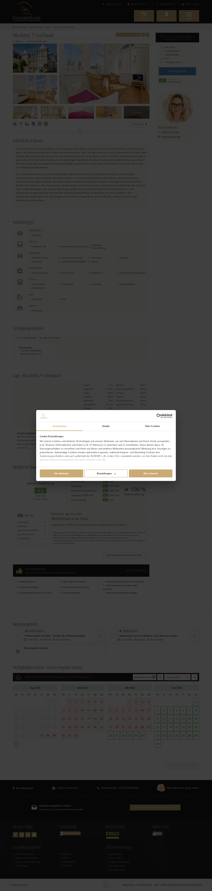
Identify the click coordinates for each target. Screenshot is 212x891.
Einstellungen (104, 473)
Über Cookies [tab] (152, 426)
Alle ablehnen (61, 473)
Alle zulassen (150, 473)
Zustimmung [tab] (59, 426)
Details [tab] (106, 426)
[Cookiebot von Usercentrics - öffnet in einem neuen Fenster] (158, 416)
